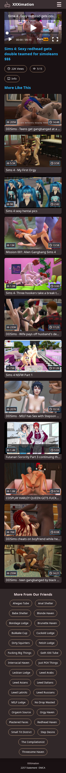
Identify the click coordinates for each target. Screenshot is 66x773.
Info (13, 78)
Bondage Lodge (18, 623)
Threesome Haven (33, 752)
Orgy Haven (47, 712)
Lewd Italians (45, 682)
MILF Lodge (18, 702)
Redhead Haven (47, 722)
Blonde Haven (45, 613)
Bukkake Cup (19, 633)
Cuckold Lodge (45, 633)
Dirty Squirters (21, 643)
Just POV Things (48, 662)
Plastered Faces (18, 722)
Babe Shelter (20, 613)
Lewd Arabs (46, 672)
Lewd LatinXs (19, 692)
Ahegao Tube (21, 603)
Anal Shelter (45, 603)
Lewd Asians (20, 682)
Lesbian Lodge (21, 672)
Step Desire (48, 732)
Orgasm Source (21, 712)
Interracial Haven (18, 662)
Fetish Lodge (46, 643)
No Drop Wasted (45, 702)
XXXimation (23, 4)
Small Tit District (21, 732)
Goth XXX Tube (49, 653)
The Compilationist (33, 742)
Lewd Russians (45, 692)
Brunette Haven (47, 623)
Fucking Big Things (19, 653)
